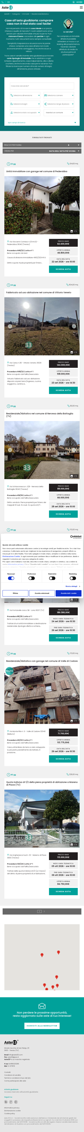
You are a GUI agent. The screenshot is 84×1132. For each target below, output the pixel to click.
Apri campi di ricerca (16, 122)
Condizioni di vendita (12, 1075)
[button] (10, 205)
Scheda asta (63, 269)
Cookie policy (9, 1113)
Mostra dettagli (71, 586)
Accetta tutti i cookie (68, 593)
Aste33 (6, 14)
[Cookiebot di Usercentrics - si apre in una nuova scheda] (71, 537)
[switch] (32, 578)
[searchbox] (60, 112)
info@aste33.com (16, 1055)
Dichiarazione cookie (12, 1111)
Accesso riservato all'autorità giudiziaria (21, 1092)
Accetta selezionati (42, 593)
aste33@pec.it (13, 1057)
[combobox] (60, 111)
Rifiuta (15, 593)
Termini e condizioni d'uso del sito (17, 1078)
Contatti (7, 1072)
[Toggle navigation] (81, 7)
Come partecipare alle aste (15, 1081)
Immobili (25, 14)
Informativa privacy (11, 1108)
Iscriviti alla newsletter (42, 1026)
